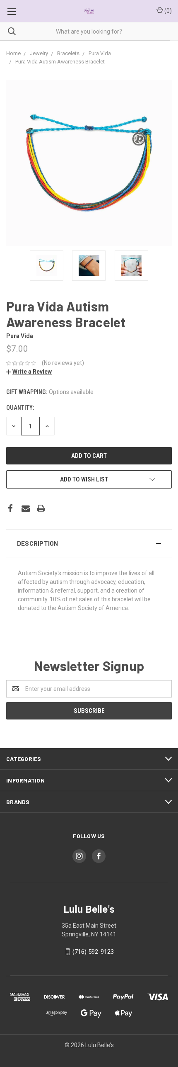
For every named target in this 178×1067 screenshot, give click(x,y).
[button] (89, 543)
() (167, 10)
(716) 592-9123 (93, 951)
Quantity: (20, 407)
